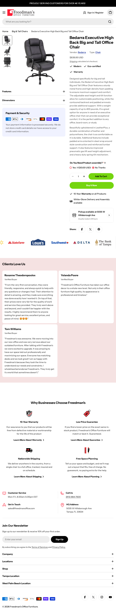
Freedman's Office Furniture (24, 606)
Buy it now (91, 185)
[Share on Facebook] (82, 229)
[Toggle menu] (4, 12)
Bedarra (82, 52)
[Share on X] (90, 229)
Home (5, 31)
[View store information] (109, 215)
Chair (98, 52)
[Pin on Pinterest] (98, 229)
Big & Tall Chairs (20, 31)
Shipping (73, 61)
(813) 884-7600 (73, 496)
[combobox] (58, 21)
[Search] (109, 21)
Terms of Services (40, 547)
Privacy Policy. (58, 547)
